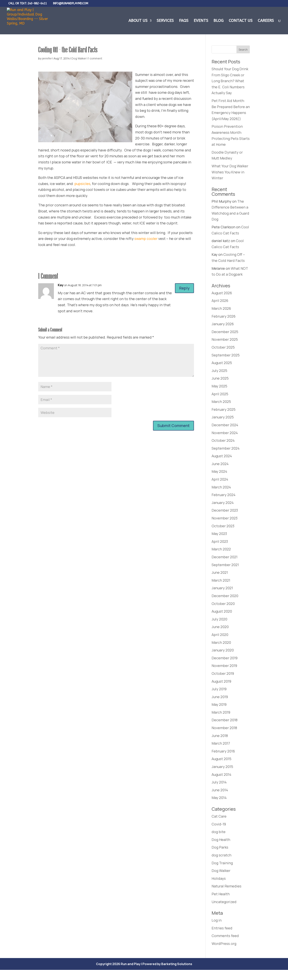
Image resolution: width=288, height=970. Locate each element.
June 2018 (220, 735)
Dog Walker (79, 58)
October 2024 (223, 440)
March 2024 (221, 487)
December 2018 (224, 720)
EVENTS (201, 21)
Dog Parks (220, 847)
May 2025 (219, 386)
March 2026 (221, 308)
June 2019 (220, 696)
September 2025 (226, 355)
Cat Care (219, 816)
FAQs (183, 21)
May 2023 (219, 533)
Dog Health (221, 839)
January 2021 (222, 588)
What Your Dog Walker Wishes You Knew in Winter (230, 172)
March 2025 (221, 401)
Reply (184, 288)
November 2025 (225, 339)
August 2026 (222, 293)
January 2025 (223, 417)
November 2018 (224, 727)
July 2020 (219, 619)
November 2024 (225, 432)
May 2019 (219, 704)
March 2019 (221, 712)
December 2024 (225, 425)
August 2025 (222, 362)
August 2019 (221, 681)
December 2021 (224, 557)
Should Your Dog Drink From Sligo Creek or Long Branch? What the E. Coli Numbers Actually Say (230, 80)
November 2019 (224, 665)
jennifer (47, 58)
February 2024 (223, 494)
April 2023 (220, 541)
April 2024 (220, 479)
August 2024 (222, 456)
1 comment (95, 58)
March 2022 (221, 549)
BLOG (219, 21)
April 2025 (220, 394)
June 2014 (220, 790)
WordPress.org (224, 943)
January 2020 (223, 650)
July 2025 (219, 370)
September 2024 (226, 448)
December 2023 (225, 510)
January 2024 (223, 502)
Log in (217, 920)
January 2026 (223, 324)
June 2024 (220, 463)
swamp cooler (146, 238)
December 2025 (225, 331)
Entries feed (222, 928)
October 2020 (223, 603)
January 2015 (222, 766)
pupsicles (82, 183)
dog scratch (221, 855)
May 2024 (219, 471)
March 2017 (221, 743)
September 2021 (225, 564)
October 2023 (223, 526)
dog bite (219, 831)
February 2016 (223, 751)
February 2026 (223, 316)
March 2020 (221, 642)
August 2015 (221, 758)
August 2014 (221, 774)
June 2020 (220, 626)
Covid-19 (219, 824)
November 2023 (224, 518)
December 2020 (225, 595)
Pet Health (221, 894)
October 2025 (223, 347)
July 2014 (219, 782)
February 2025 (223, 409)
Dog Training (222, 863)
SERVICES (165, 21)
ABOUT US (138, 21)
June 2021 (220, 572)
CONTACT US (241, 21)
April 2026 (220, 300)
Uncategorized (224, 901)
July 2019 (219, 689)
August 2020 (222, 611)
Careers (266, 21)
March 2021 (221, 580)
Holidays (219, 878)
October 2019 (223, 673)
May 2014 (219, 797)
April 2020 (220, 634)
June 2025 (220, 378)
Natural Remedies (226, 886)
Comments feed (225, 935)
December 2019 (224, 658)
